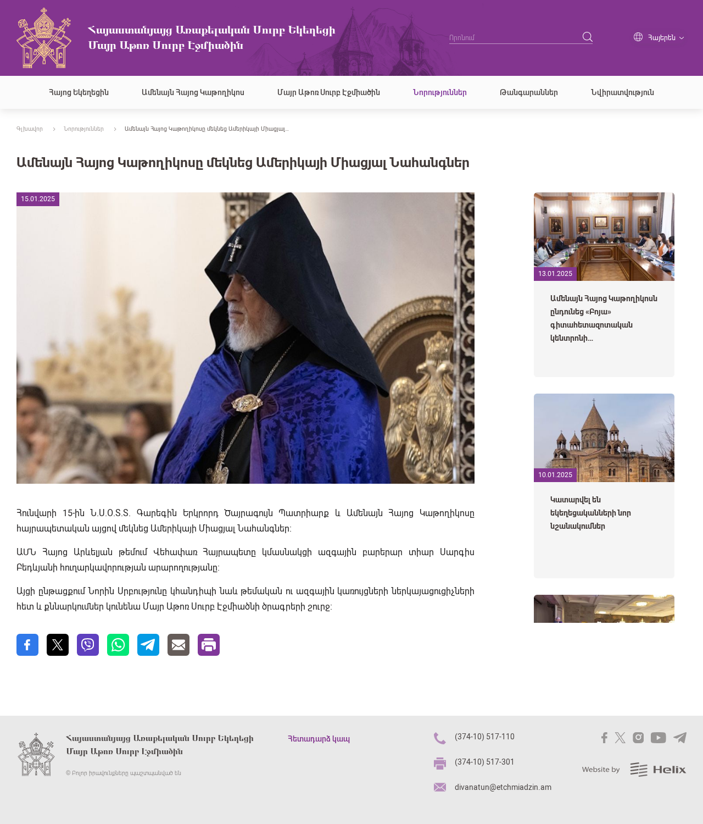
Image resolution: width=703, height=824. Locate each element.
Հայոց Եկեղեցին (79, 92)
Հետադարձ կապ (319, 738)
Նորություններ (440, 92)
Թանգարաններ (529, 92)
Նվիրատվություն (622, 92)
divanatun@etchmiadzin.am (503, 787)
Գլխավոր (29, 128)
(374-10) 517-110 (485, 736)
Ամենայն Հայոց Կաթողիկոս (193, 92)
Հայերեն (662, 38)
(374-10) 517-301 (485, 761)
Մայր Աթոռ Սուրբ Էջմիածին (328, 92)
